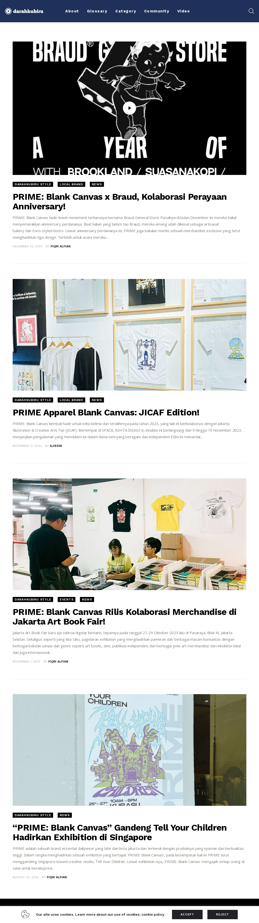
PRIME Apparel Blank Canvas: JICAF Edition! (106, 412)
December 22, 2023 (27, 246)
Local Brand (71, 184)
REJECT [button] (222, 914)
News (97, 184)
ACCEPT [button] (187, 914)
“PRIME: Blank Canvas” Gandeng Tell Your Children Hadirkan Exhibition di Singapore (120, 832)
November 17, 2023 (27, 446)
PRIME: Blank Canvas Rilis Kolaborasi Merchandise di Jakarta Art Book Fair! (124, 617)
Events (66, 599)
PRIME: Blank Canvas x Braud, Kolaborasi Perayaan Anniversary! (120, 201)
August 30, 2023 (26, 877)
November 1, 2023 (26, 661)
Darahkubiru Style (33, 184)
